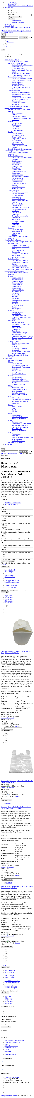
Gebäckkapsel (16, 329)
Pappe (14, 408)
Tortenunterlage (16, 339)
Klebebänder (16, 319)
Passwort (11, 15)
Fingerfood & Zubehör (19, 116)
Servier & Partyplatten (18, 130)
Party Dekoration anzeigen (20, 260)
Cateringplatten (16, 125)
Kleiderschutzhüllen (18, 290)
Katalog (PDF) (12, 4)
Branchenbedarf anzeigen (16, 360)
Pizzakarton (15, 211)
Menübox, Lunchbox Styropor (21, 207)
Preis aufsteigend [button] (10, 570)
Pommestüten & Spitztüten (20, 425)
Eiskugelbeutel (16, 163)
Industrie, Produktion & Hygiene (14, 271)
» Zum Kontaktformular (12, 1077)
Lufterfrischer (16, 295)
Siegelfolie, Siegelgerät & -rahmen (22, 336)
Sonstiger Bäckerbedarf (19, 374)
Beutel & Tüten (16, 372)
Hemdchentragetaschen (19, 171)
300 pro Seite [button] (8, 601)
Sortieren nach (5, 590)
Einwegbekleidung (17, 279)
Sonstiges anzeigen (17, 230)
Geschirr (10, 132)
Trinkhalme (15, 104)
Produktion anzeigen (18, 322)
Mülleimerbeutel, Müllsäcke (20, 176)
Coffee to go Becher (18, 68)
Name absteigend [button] (10, 577)
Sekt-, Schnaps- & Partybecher (21, 87)
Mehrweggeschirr (17, 142)
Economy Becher (17, 84)
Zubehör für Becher (14, 90)
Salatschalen (15, 223)
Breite (4, 543)
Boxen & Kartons (17, 195)
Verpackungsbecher (18, 221)
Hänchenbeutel (16, 169)
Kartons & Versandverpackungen (22, 317)
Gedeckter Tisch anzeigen (19, 245)
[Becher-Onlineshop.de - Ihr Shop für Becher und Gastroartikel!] (17, 32)
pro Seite (3, 606)
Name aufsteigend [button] (10, 575)
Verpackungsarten (13, 190)
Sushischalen (16, 217)
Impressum (8, 1051)
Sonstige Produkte (13, 341)
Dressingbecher (16, 197)
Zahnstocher (15, 120)
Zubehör (14, 411)
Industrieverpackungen (19, 315)
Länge (4, 536)
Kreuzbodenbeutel (17, 175)
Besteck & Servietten (18, 384)
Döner (10, 413)
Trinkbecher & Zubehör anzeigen (18, 61)
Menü (3, 49)
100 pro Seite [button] (8, 597)
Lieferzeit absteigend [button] (11, 587)
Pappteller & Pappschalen (19, 145)
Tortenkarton (16, 219)
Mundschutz (15, 298)
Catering (10, 121)
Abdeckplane (16, 345)
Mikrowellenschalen (18, 144)
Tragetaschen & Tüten (18, 226)
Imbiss (10, 420)
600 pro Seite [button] (8, 602)
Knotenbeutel (16, 173)
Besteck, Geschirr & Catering (13, 108)
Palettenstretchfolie (17, 178)
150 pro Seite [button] (8, 599)
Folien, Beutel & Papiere (15, 156)
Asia (9, 432)
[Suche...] (23, 38)
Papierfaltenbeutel (17, 180)
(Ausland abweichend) (7, 718)
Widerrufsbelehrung (10, 1047)
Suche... (30, 37)
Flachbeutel (15, 164)
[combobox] (5, 567)
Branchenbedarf (9, 358)
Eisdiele (10, 405)
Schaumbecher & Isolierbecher (21, 75)
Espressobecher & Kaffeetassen (21, 73)
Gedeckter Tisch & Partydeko (13, 240)
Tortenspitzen (16, 255)
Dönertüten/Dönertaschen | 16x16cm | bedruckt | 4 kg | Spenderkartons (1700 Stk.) (17, 887)
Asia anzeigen (16, 434)
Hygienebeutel (16, 288)
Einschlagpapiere (17, 161)
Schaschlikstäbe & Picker (19, 266)
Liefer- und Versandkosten (12, 1042)
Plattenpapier (16, 252)
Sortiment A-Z (12, 2)
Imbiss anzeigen (17, 422)
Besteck (10, 111)
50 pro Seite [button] (8, 596)
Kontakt (7, 1049)
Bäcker (10, 362)
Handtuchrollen (16, 286)
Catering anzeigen (17, 123)
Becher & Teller (17, 370)
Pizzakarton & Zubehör (19, 379)
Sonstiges (11, 228)
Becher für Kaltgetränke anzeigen (22, 78)
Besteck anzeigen (17, 113)
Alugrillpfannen (17, 233)
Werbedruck (8, 444)
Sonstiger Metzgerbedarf (19, 394)
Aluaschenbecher (17, 231)
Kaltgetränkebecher (18, 85)
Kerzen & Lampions (18, 250)
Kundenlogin (9, 7)
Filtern (3, 561)
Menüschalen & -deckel (19, 209)
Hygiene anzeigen (17, 278)
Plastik (14, 410)
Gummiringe (16, 331)
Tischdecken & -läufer (18, 257)
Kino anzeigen (16, 398)
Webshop (15, 1095)
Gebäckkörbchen (17, 205)
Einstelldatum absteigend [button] (12, 582)
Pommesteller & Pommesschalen (22, 423)
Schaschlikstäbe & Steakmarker (21, 118)
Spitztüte (14, 185)
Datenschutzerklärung (11, 1046)
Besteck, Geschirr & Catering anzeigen (20, 109)
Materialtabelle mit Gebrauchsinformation (20, 6)
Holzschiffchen (16, 140)
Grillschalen (15, 128)
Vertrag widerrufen (6, 1095)
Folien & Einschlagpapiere (20, 427)
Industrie (11, 310)
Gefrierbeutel (16, 168)
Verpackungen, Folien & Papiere (14, 151)
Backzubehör (16, 326)
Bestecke (14, 114)
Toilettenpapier (16, 308)
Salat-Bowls (15, 214)
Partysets (14, 264)
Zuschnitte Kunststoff (18, 187)
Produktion (11, 320)
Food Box (15, 202)
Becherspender (16, 96)
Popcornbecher (16, 212)
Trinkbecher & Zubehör (12, 60)
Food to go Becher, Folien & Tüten (22, 437)
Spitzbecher (15, 89)
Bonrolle (14, 346)
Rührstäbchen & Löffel (19, 102)
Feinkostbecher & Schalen (20, 200)
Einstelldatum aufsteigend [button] (12, 580)
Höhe (4, 549)
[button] (8, 45)
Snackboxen (15, 403)
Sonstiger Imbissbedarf (19, 418)
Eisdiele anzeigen (17, 406)
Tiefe (3, 556)
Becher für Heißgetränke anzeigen (22, 65)
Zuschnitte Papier (17, 188)
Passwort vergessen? (18, 22)
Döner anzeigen (17, 415)
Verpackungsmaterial (18, 393)
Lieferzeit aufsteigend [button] (11, 585)
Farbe (4, 511)
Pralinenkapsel (16, 334)
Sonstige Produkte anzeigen (20, 343)
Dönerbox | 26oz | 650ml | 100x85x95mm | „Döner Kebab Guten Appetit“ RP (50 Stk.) (16, 807)
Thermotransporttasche (19, 353)
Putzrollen (15, 302)
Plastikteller (15, 147)
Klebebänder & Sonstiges (19, 333)
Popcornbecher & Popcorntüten (21, 399)
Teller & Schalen (17, 391)
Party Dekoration (13, 259)
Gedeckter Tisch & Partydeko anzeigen (20, 242)
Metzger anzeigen (17, 387)
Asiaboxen (15, 436)
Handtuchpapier (17, 284)
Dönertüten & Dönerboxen (20, 417)
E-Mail (10, 13)
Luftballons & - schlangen (20, 262)
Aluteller (14, 235)
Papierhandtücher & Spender (20, 300)
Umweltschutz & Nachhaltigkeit (14, 1041)
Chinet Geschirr (17, 137)
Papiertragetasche (17, 181)
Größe (4, 520)
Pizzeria (10, 375)
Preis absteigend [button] (9, 572)
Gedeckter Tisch (13, 243)
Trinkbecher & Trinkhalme (20, 401)
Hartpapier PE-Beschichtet (12, 529)
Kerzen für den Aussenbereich (21, 351)
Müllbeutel (15, 296)
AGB (6, 1044)
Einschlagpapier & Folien (19, 389)
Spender (14, 307)
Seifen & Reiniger (17, 305)
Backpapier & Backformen (20, 365)
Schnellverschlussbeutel (19, 183)
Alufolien (15, 159)
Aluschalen (15, 224)
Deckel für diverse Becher (20, 99)
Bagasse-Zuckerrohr (18, 135)
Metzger (10, 386)
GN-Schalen (16, 127)
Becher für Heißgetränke (15, 63)
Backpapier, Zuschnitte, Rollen (21, 324)
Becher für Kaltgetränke (15, 77)
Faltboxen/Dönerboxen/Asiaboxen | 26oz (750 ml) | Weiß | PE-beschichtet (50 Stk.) (16, 652)
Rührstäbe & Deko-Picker (20, 254)
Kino (9, 396)
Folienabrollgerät (17, 327)
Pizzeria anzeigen (17, 377)
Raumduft (15, 303)
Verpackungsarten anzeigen (20, 192)
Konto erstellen (16, 20)
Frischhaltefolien (17, 166)
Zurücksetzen (10, 561)
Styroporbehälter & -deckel (20, 216)
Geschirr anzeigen (17, 133)
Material (4, 527)
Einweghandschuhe (18, 281)
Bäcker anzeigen (17, 363)
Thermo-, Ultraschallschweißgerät (22, 338)
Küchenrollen (16, 293)
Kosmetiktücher (17, 291)
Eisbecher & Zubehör (18, 199)
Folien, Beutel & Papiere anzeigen (22, 157)
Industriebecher (16, 314)
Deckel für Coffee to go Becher (21, 97)
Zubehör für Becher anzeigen (21, 92)
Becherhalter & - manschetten (21, 94)
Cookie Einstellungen (11, 1054)
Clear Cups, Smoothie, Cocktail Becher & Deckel (21, 81)
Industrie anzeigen (17, 312)
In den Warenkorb (7, 730)
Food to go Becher (17, 204)
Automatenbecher (17, 66)
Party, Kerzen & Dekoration (20, 267)
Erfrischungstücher (17, 283)
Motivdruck (8, 513)
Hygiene (10, 276)
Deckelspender (16, 101)
